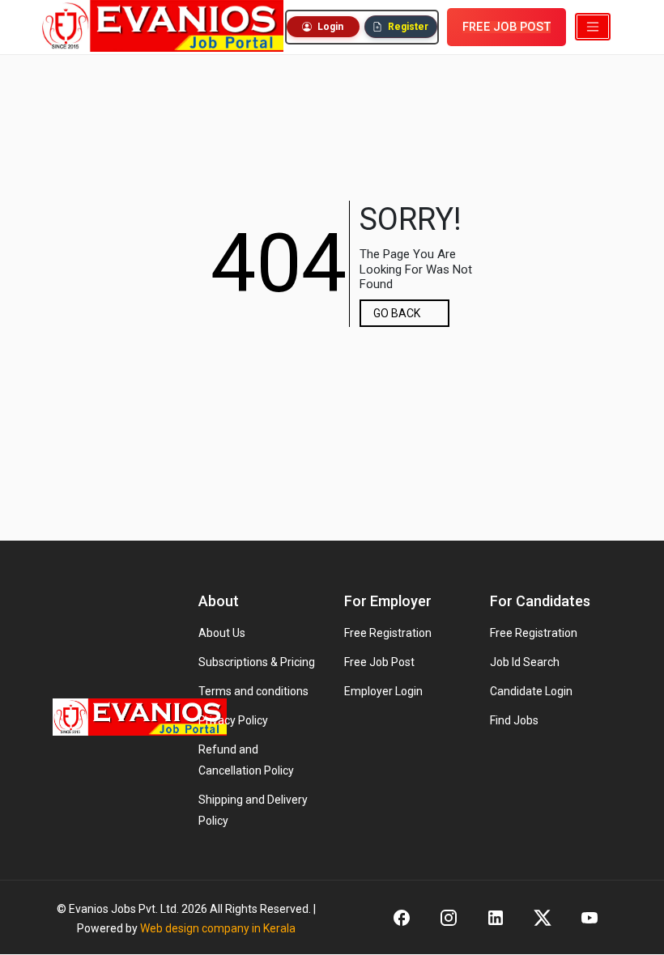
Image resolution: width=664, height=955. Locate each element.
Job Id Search (525, 662)
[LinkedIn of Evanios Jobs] (495, 917)
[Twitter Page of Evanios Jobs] (542, 917)
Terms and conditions (253, 691)
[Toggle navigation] (592, 26)
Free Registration (388, 632)
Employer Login (383, 691)
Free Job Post (379, 662)
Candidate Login (531, 691)
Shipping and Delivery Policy (253, 810)
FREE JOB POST (506, 26)
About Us (221, 632)
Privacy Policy (233, 720)
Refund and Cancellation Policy (246, 760)
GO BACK (396, 313)
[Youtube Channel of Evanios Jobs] (589, 917)
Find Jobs (514, 720)
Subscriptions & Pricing (256, 662)
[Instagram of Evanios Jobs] (448, 917)
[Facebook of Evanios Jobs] (401, 917)
